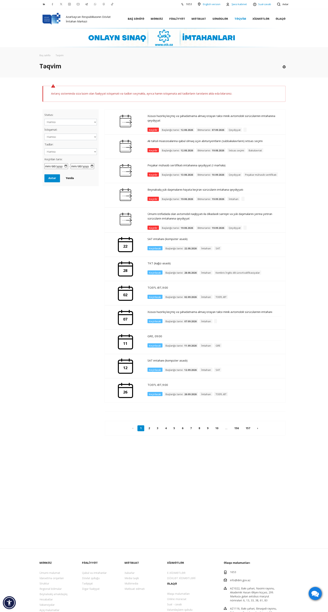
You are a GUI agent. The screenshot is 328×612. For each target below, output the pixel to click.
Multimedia (131, 583)
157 (248, 428)
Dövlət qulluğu (91, 578)
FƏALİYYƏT (177, 19)
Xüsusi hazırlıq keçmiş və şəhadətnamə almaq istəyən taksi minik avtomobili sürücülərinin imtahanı (209, 312)
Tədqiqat (87, 583)
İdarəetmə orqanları (51, 578)
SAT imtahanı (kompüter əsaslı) (167, 239)
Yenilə (70, 178)
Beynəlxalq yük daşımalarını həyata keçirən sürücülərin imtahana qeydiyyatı (195, 189)
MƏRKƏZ (157, 19)
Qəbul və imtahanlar (94, 573)
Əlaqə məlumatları (178, 593)
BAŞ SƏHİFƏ (136, 19)
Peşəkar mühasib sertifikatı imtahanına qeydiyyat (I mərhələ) (186, 165)
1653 (233, 572)
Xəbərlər (130, 573)
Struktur (44, 583)
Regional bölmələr (50, 589)
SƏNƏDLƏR (220, 19)
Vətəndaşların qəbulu (179, 609)
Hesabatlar (46, 599)
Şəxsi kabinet (239, 4)
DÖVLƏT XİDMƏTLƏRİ (181, 578)
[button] (9, 602)
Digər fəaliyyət (91, 589)
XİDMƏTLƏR (260, 19)
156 (236, 428)
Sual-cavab (264, 4)
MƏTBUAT (199, 19)
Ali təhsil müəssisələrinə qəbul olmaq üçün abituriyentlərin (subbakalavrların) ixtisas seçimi (205, 141)
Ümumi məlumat (49, 573)
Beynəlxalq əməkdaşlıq (53, 594)
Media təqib (132, 578)
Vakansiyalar (47, 604)
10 (216, 428)
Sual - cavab (174, 604)
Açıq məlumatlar (49, 610)
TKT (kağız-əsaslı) (159, 263)
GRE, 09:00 (154, 336)
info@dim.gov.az (240, 580)
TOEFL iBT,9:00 (157, 287)
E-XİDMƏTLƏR (176, 573)
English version (211, 4)
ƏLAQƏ (280, 19)
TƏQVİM (240, 19)
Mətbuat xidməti (135, 589)
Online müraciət (176, 599)
